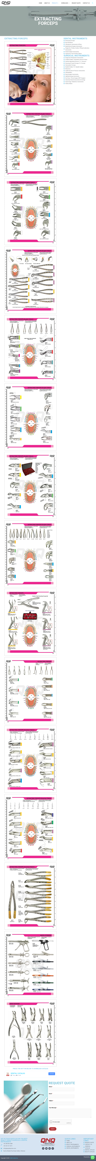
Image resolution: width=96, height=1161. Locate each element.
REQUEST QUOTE (76, 3)
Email (50, 1093)
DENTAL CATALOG (18, 1073)
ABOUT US (47, 3)
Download (52, 1073)
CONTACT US (86, 3)
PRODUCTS (55, 3)
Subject (51, 1100)
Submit (52, 1129)
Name (51, 1086)
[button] (92, 3)
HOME (40, 3)
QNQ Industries (14, 1158)
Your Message (53, 1107)
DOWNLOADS (64, 3)
